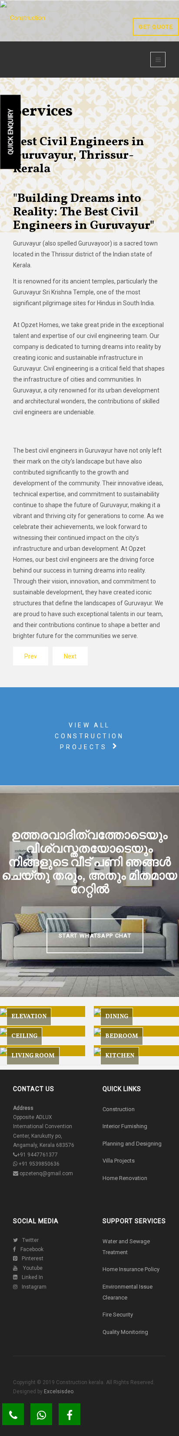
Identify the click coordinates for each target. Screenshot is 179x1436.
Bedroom (121, 1036)
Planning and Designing (132, 1143)
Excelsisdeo (58, 1391)
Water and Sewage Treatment (126, 1246)
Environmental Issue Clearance (127, 1292)
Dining (116, 1017)
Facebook (31, 1249)
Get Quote (156, 27)
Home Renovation (125, 1178)
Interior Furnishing (125, 1126)
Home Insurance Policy (131, 1269)
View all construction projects (89, 736)
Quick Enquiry (11, 132)
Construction (119, 1109)
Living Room (33, 1056)
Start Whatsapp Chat (95, 935)
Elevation (28, 1017)
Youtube (32, 1268)
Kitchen (119, 1056)
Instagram (34, 1287)
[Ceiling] (42, 1031)
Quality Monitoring (125, 1332)
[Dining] (136, 1011)
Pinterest (32, 1258)
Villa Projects (119, 1160)
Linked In (32, 1277)
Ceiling (24, 1036)
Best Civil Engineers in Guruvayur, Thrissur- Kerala (78, 155)
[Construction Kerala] (24, 35)
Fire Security (118, 1314)
